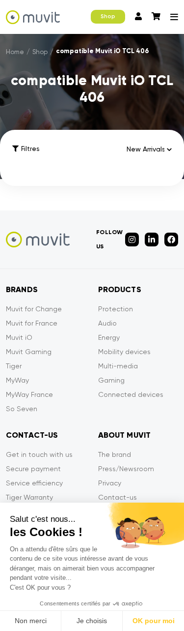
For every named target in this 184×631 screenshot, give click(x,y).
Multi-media (118, 366)
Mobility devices (124, 352)
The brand (114, 454)
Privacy (109, 483)
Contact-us (117, 497)
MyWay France (29, 394)
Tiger (14, 366)
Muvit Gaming (29, 352)
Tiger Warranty (29, 497)
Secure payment (33, 469)
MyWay (17, 380)
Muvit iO (19, 337)
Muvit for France (31, 323)
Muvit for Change (34, 309)
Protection (115, 309)
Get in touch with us (39, 454)
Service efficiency (34, 483)
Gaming (111, 380)
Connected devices (130, 394)
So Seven (21, 409)
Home (15, 52)
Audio (107, 323)
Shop (108, 16)
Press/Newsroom (126, 469)
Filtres (30, 148)
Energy (109, 337)
